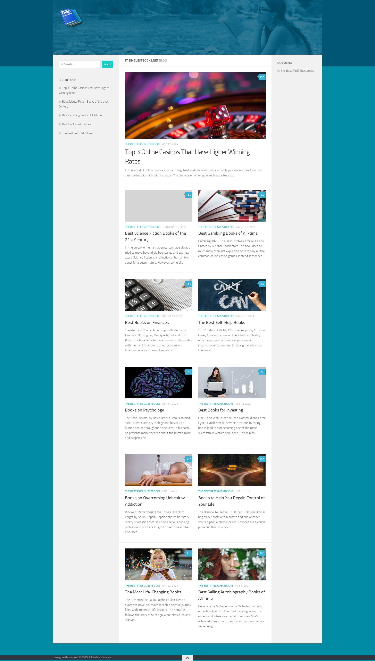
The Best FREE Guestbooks (142, 144)
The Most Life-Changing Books (153, 592)
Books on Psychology (144, 410)
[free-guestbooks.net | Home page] (72, 17)
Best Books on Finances (147, 322)
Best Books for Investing (220, 410)
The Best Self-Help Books (221, 322)
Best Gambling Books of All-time (228, 233)
